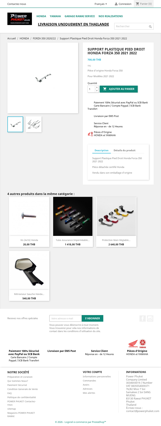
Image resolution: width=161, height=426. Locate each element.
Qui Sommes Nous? (17, 380)
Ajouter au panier (118, 89)
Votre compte (92, 372)
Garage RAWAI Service (80, 16)
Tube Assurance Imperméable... (73, 240)
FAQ (9, 393)
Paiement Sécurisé (17, 385)
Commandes (89, 380)
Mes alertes (89, 392)
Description (101, 150)
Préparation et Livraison (20, 376)
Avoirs (86, 384)
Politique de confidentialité (21, 397)
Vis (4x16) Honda (29, 240)
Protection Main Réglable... (116, 240)
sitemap (11, 408)
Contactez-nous (16, 4)
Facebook (142, 318)
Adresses (87, 388)
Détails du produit (125, 150)
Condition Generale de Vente (22, 389)
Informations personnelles (97, 376)
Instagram (150, 318)
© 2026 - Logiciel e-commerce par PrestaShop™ (80, 421)
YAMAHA (55, 16)
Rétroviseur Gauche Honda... (29, 294)
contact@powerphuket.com (142, 411)
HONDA (41, 16)
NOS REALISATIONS (111, 16)
